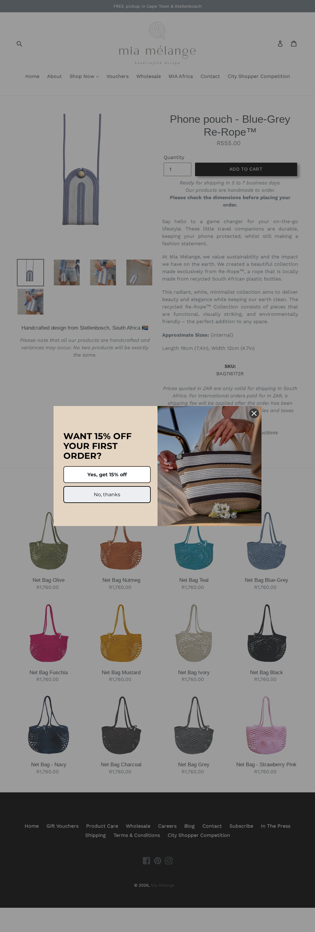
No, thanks (107, 494)
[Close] (254, 413)
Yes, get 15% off (107, 475)
